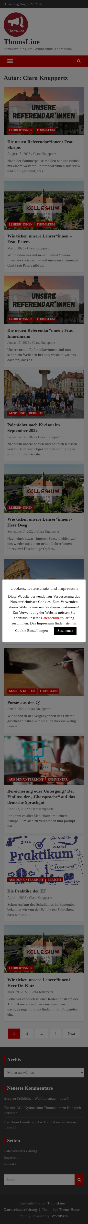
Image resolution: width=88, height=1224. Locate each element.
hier (74, 623)
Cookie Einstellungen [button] (31, 631)
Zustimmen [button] (65, 631)
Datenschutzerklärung (57, 618)
